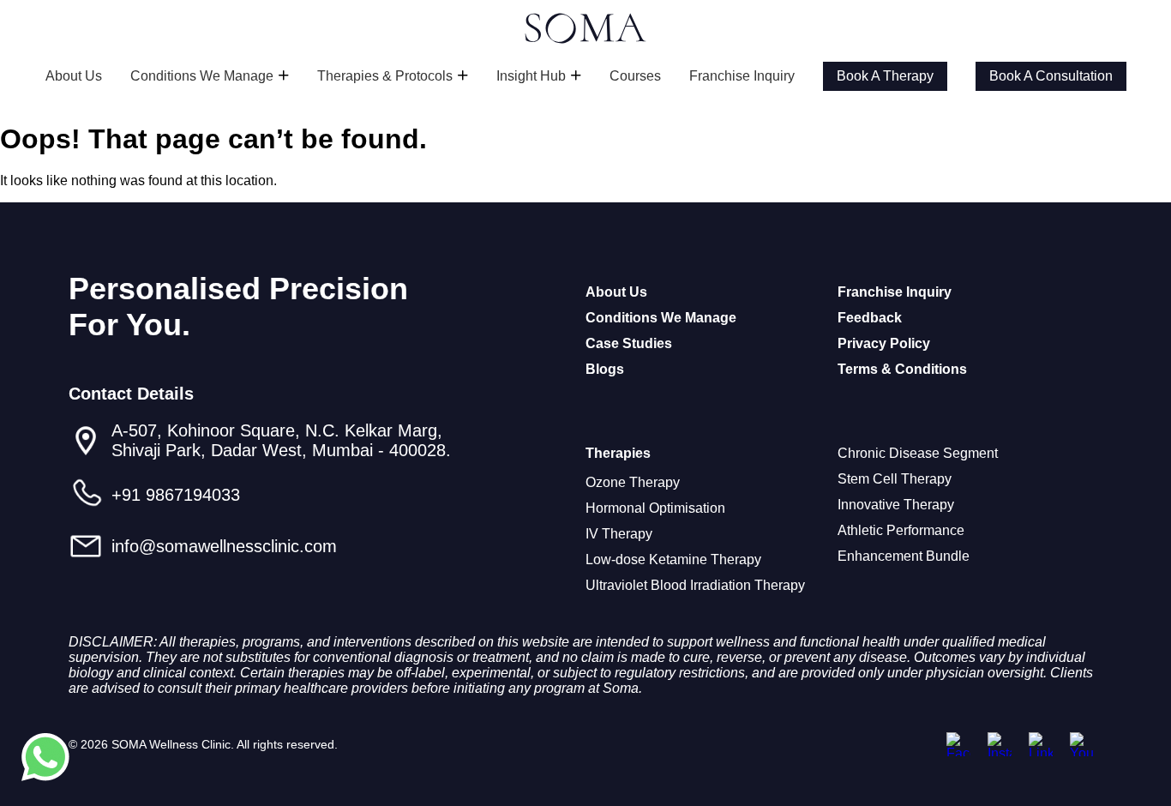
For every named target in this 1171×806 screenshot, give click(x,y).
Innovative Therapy (896, 504)
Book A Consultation (1051, 76)
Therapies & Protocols (385, 76)
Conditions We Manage (201, 76)
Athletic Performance (901, 530)
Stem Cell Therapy (895, 479)
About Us (73, 76)
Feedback (870, 317)
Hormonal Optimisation (655, 508)
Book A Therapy (885, 76)
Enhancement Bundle (904, 556)
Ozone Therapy (633, 482)
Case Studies (629, 343)
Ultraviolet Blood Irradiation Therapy (695, 585)
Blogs (605, 369)
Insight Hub (531, 76)
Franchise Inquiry (742, 76)
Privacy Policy (884, 343)
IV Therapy (619, 533)
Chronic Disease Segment (918, 453)
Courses (635, 76)
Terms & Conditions (902, 369)
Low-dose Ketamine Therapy (673, 559)
